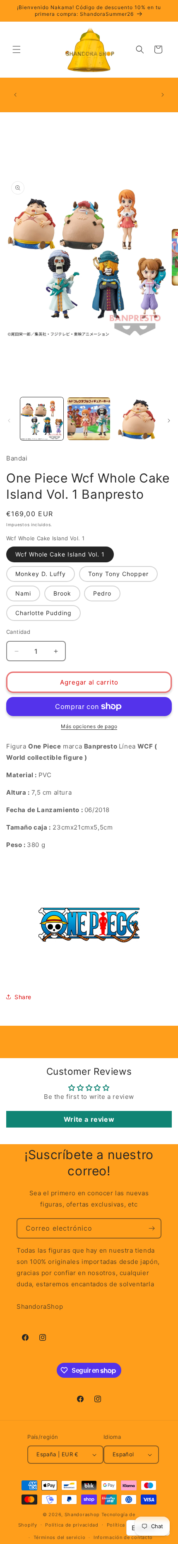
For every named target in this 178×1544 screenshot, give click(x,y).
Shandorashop (82, 1514)
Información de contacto (123, 1537)
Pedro (102, 593)
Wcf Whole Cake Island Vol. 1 (60, 554)
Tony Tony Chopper (118, 573)
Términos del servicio (60, 1537)
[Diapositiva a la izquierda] (9, 420)
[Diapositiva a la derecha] (169, 420)
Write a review (89, 1119)
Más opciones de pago (89, 726)
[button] (16, 49)
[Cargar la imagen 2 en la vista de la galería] (89, 419)
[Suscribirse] (151, 1228)
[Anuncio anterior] (15, 95)
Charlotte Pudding (43, 612)
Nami (23, 593)
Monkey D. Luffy (40, 573)
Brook (62, 593)
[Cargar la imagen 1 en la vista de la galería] (41, 419)
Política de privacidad (71, 1525)
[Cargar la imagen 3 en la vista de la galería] (135, 419)
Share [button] (22, 996)
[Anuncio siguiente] (163, 95)
